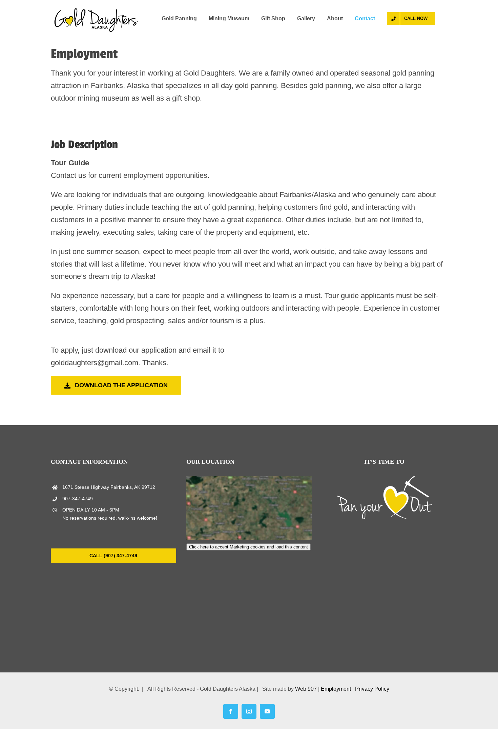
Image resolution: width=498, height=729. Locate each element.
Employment (336, 689)
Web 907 (306, 689)
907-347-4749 (77, 498)
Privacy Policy (372, 689)
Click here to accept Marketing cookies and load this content (248, 546)
